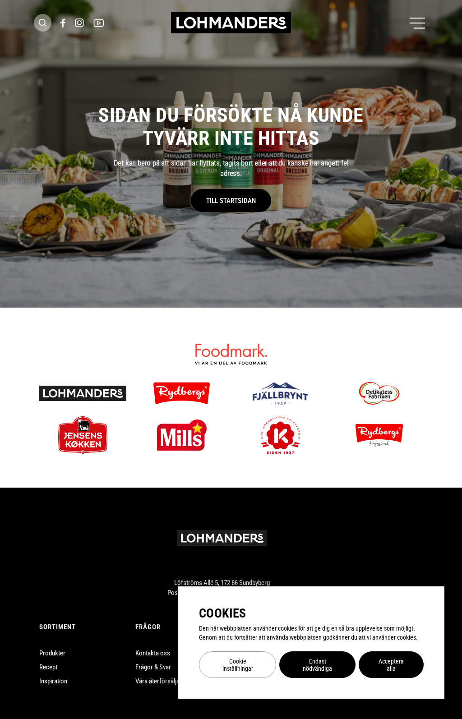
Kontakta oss (152, 653)
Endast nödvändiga (317, 665)
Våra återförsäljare (160, 681)
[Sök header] (42, 23)
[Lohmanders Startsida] (222, 538)
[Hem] (231, 22)
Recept (48, 667)
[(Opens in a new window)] (62, 23)
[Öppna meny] (417, 23)
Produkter (52, 653)
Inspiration (53, 681)
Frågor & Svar (153, 667)
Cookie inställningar (237, 665)
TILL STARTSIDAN (231, 201)
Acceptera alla (391, 665)
